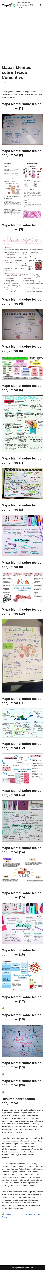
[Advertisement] (22, 39)
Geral (4, 82)
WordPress (29, 1268)
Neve (14, 1268)
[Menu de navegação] (40, 5)
